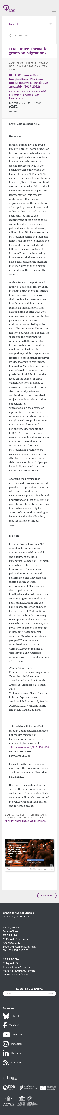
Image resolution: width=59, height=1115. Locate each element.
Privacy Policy (11, 927)
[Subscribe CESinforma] (52, 993)
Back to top (46, 895)
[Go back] (10, 35)
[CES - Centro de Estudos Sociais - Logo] (9, 7)
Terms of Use (10, 931)
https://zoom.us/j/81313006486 (30, 747)
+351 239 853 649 (17, 974)
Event (13, 24)
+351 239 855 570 (17, 950)
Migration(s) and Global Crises (25, 821)
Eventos (21, 35)
